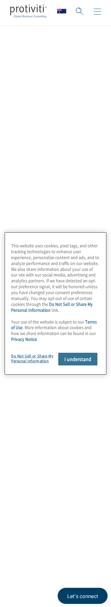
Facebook (61, 527)
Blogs (92, 527)
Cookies (79, 556)
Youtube (77, 527)
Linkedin (31, 527)
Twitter (46, 527)
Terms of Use (54, 556)
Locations (22, 443)
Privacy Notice (23, 556)
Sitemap (20, 478)
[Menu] (97, 11)
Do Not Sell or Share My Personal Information (52, 307)
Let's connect (82, 596)
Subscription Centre (36, 460)
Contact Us (24, 425)
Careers (20, 407)
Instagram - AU (15, 527)
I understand (77, 359)
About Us (22, 390)
